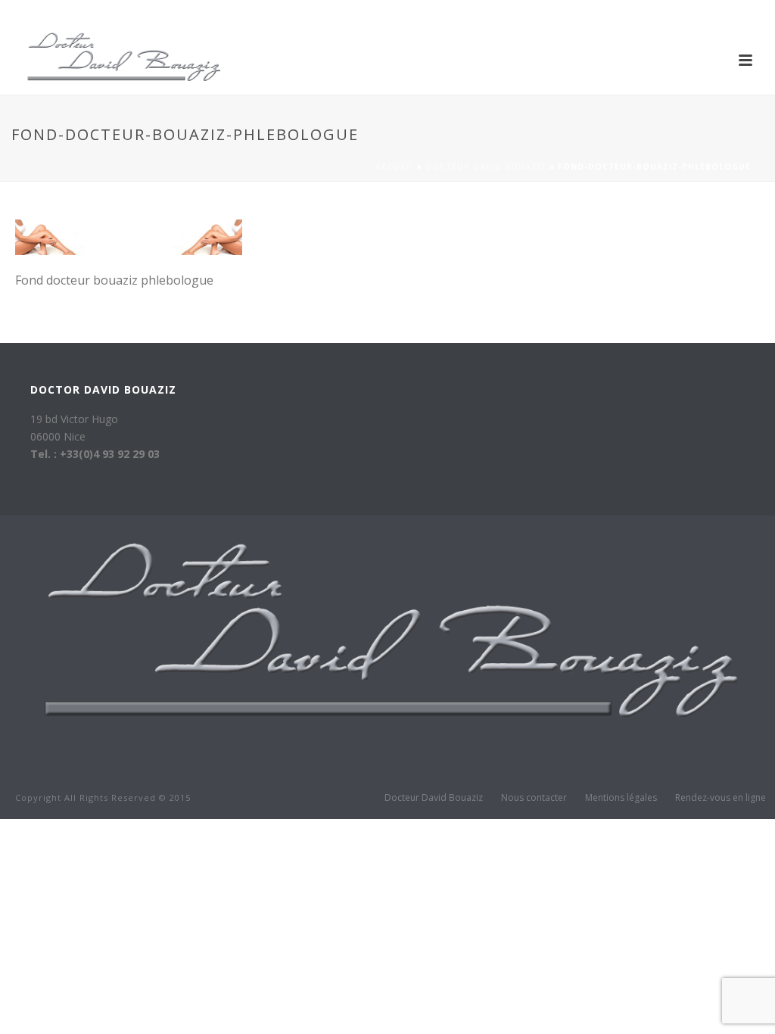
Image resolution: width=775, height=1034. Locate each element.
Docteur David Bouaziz (485, 166)
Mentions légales (621, 798)
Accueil (394, 166)
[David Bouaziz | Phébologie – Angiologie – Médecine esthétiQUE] (380, 643)
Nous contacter (534, 798)
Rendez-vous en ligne (720, 798)
